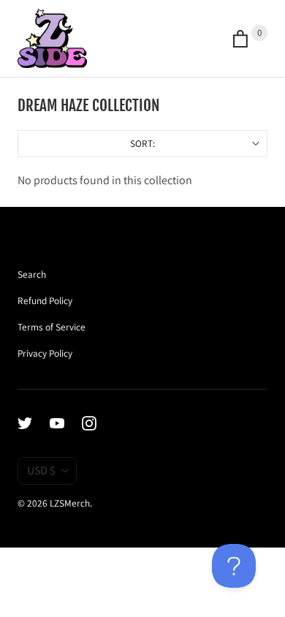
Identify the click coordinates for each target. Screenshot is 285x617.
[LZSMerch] (52, 38)
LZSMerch (70, 503)
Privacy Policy (45, 353)
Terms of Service (52, 326)
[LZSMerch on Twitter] (34, 423)
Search (32, 274)
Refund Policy (45, 300)
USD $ (41, 470)
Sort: (86, 143)
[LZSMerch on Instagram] (98, 423)
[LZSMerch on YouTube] (66, 423)
